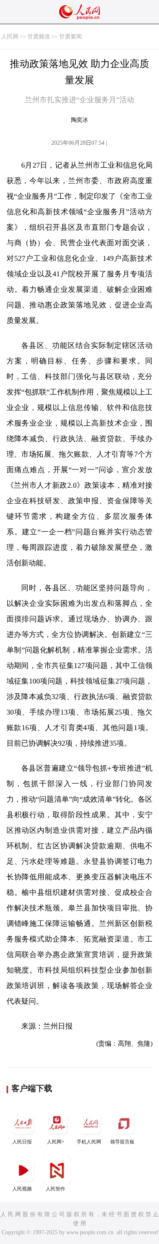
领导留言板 (122, 1142)
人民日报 (22, 1142)
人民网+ (55, 1142)
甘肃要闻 (70, 37)
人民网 (9, 37)
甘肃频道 (38, 37)
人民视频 (22, 1189)
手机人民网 (89, 1142)
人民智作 (55, 1189)
